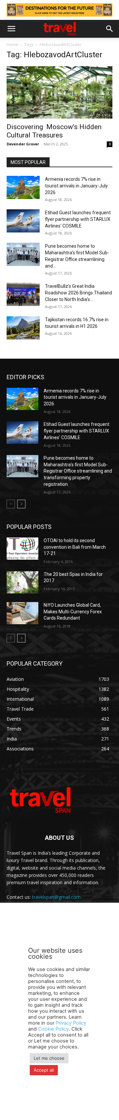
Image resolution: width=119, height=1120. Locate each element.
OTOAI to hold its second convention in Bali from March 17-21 (75, 547)
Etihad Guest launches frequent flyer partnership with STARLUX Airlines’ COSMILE (78, 219)
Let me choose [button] (49, 1058)
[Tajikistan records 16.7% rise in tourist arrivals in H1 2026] (23, 327)
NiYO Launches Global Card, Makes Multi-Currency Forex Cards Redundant (73, 611)
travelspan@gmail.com (56, 897)
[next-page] (21, 504)
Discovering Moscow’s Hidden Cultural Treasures (54, 131)
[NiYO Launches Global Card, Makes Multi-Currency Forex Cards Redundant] (22, 613)
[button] (11, 29)
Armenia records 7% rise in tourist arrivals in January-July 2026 (76, 186)
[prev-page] (11, 504)
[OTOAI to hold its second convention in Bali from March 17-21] (22, 548)
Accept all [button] (44, 1070)
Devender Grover (23, 143)
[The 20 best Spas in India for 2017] (22, 582)
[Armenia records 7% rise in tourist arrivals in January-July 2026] (23, 187)
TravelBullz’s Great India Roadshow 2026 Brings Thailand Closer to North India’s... (78, 292)
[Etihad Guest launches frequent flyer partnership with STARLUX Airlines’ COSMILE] (23, 220)
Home (12, 44)
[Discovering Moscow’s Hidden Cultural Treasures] (59, 92)
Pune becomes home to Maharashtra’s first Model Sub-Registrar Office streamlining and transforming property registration (78, 470)
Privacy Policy (71, 1023)
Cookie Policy (53, 1029)
